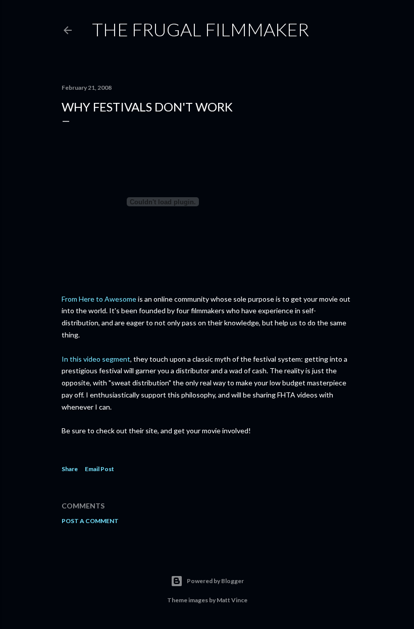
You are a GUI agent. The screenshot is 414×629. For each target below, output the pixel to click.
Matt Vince (232, 600)
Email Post (99, 469)
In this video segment (96, 359)
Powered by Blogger (215, 581)
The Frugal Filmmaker (200, 29)
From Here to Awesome (99, 299)
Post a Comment (90, 521)
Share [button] (70, 469)
